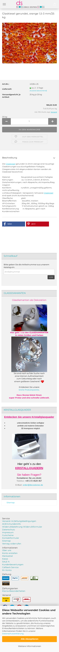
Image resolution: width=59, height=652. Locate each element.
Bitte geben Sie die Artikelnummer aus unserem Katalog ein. (26, 265)
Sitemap (11, 502)
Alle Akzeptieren (29, 639)
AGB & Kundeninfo (11, 524)
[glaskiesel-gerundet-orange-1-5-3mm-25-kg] (29, 43)
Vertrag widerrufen (11, 543)
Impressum (8, 532)
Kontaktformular (10, 538)
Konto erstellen (9, 553)
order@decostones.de (33, 485)
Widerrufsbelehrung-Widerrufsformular (22, 526)
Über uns (6, 550)
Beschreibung (9, 157)
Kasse (5, 559)
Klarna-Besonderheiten (13, 591)
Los (51, 277)
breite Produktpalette (29, 390)
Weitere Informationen (29, 646)
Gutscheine (7, 535)
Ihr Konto (7, 570)
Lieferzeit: (7, 89)
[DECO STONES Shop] (29, 4)
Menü (4, 4)
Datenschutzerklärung (12, 633)
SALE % (6, 561)
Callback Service (10, 567)
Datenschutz (8, 529)
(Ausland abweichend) (38, 91)
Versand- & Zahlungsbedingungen (19, 521)
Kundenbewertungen (12, 564)
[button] (13, 224)
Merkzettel (7, 556)
